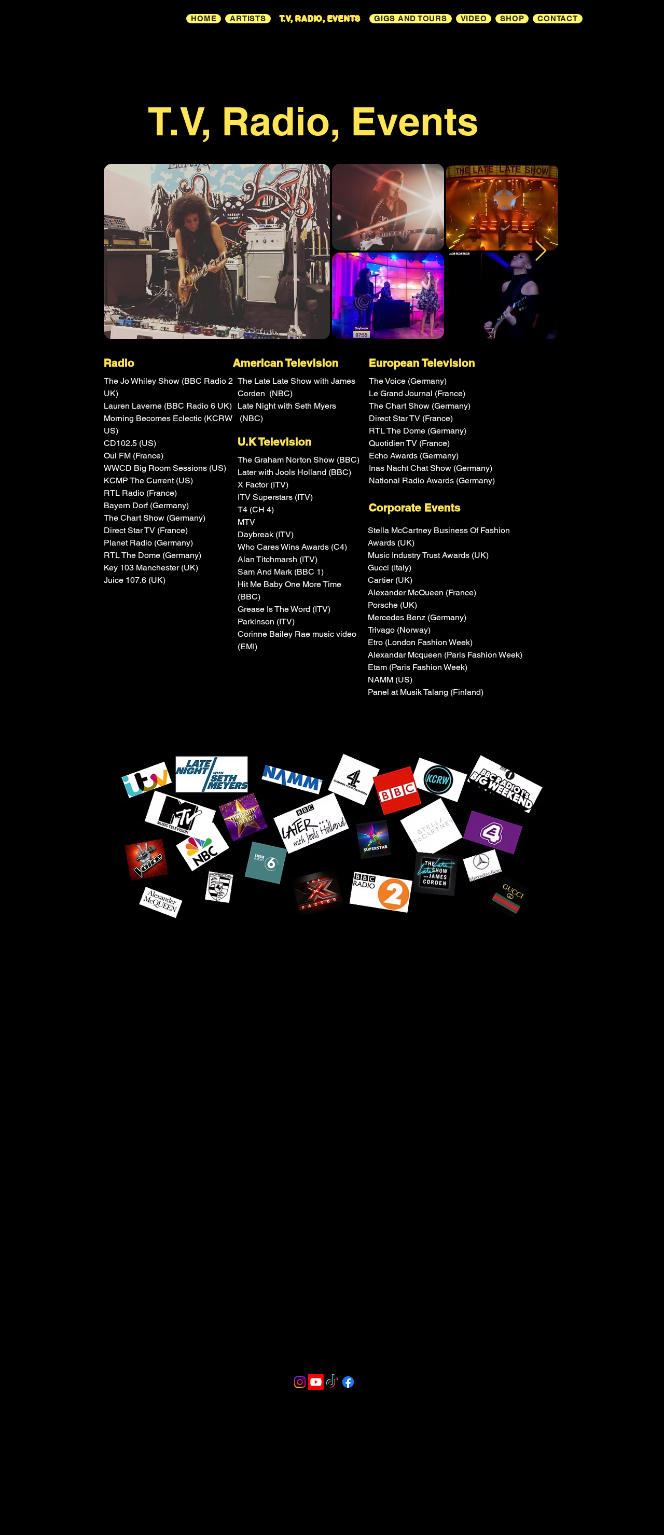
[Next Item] (540, 251)
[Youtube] (316, 1382)
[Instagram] (300, 1382)
